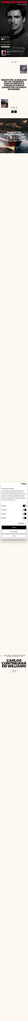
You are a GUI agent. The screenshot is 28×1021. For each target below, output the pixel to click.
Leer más (14, 671)
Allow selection (14, 531)
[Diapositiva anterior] (12, 111)
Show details (21, 523)
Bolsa (20, 4)
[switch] (25, 510)
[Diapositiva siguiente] (15, 111)
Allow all (14, 527)
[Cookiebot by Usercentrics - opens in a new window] (21, 484)
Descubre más (14, 138)
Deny (14, 535)
